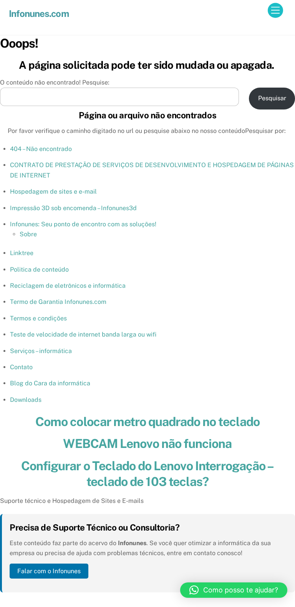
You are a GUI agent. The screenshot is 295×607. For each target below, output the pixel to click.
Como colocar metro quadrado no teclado (147, 422)
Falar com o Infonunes (49, 571)
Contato (21, 367)
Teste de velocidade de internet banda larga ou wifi (83, 334)
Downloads (25, 399)
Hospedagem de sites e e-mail (53, 191)
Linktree (21, 253)
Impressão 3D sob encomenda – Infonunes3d (73, 208)
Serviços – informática (41, 351)
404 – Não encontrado (41, 149)
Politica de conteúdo (39, 269)
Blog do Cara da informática (50, 383)
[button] (233, 590)
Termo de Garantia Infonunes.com (58, 301)
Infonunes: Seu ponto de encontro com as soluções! (83, 224)
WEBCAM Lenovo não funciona (147, 443)
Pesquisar (272, 98)
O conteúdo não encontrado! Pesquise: (54, 82)
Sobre (28, 234)
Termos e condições (38, 318)
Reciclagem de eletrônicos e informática (68, 285)
